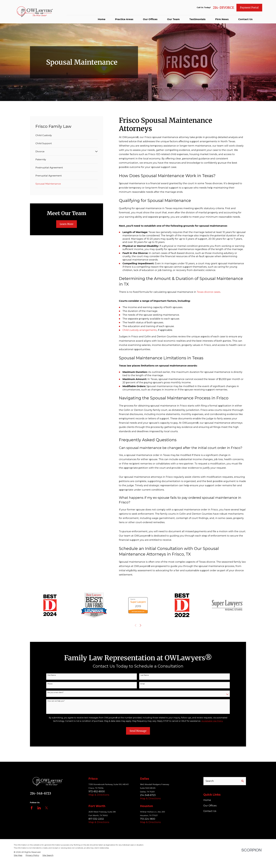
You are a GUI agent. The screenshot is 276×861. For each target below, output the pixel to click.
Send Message (138, 730)
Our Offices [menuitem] (150, 19)
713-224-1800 (147, 818)
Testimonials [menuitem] (197, 19)
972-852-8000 (97, 791)
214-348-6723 (40, 793)
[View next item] (140, 625)
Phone (50, 684)
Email (142, 684)
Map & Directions (99, 794)
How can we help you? (56, 701)
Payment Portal (249, 7)
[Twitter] (46, 808)
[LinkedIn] (39, 808)
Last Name (144, 675)
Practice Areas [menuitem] (124, 19)
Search (210, 781)
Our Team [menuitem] (173, 19)
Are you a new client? (55, 692)
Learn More (66, 224)
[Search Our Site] (242, 781)
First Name (51, 675)
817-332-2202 (96, 818)
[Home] (35, 12)
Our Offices (210, 805)
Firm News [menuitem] (222, 19)
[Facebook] (31, 808)
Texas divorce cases (208, 291)
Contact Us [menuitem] (245, 19)
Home (207, 800)
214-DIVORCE (223, 7)
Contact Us (209, 811)
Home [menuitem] (101, 19)
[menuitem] (66, 135)
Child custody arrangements (139, 330)
